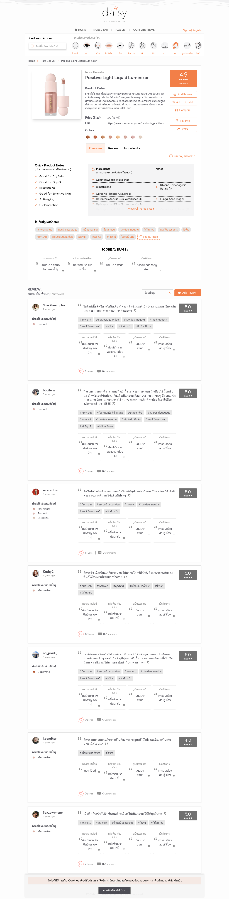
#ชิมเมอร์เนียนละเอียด (107, 320)
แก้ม (98, 53)
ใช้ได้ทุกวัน (149, 230)
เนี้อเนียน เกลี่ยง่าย (129, 230)
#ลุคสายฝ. (118, 586)
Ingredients (132, 148)
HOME (82, 30)
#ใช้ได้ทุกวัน (124, 326)
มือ (153, 53)
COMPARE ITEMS (144, 30)
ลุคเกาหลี (111, 237)
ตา (86, 53)
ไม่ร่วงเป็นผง (127, 237)
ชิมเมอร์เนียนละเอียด (62, 237)
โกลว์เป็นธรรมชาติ (168, 230)
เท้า (164, 53)
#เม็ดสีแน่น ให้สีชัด (131, 419)
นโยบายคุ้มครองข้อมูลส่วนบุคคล (134, 880)
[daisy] (114, 16)
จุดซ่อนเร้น (187, 53)
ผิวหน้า (75, 53)
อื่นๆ (198, 53)
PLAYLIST (121, 30)
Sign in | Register (192, 30)
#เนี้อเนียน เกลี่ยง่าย (134, 320)
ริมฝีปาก (109, 53)
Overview (96, 148)
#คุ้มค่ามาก (86, 413)
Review (113, 148)
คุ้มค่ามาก (42, 237)
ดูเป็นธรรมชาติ (90, 230)
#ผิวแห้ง (129, 505)
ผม (175, 53)
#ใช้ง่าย (109, 326)
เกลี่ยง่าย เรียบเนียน (67, 230)
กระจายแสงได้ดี (44, 230)
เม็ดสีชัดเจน (109, 230)
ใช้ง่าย (186, 230)
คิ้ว (120, 53)
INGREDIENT (100, 30)
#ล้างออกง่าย (135, 413)
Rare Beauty (48, 61)
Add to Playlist (184, 102)
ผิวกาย (131, 53)
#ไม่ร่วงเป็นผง (144, 326)
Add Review (185, 94)
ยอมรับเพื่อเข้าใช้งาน (114, 890)
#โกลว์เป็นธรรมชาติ (90, 326)
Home (31, 61)
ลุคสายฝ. (82, 237)
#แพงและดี (85, 320)
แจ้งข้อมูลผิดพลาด (184, 156)
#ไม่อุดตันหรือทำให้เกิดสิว (110, 413)
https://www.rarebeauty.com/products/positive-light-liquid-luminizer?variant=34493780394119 (163, 123)
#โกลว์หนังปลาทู (158, 320)
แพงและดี (96, 237)
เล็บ (142, 53)
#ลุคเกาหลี (85, 419)
